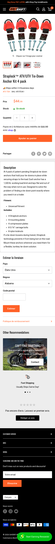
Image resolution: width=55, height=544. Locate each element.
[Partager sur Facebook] (33, 154)
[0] (49, 9)
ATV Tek (6, 92)
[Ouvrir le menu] (4, 9)
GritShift (12, 535)
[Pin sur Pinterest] (39, 154)
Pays (5, 264)
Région (6, 277)
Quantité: (7, 118)
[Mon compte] (43, 9)
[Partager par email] (50, 154)
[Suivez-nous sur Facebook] (5, 511)
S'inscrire (12, 483)
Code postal (9, 291)
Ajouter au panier (27, 138)
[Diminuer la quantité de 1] (17, 118)
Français (8, 497)
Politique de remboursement (16, 321)
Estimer (11, 308)
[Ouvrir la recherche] (38, 9)
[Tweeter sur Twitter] (44, 154)
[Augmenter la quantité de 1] (32, 118)
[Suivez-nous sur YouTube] (16, 511)
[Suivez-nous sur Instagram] (11, 511)
